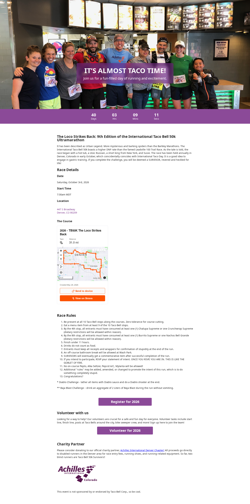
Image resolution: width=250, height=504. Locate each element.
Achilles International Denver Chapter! (142, 450)
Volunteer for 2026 (125, 430)
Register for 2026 (125, 401)
